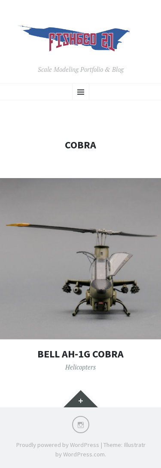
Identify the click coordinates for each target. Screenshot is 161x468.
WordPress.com (84, 454)
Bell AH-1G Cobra (80, 353)
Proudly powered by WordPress (57, 445)
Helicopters (80, 367)
